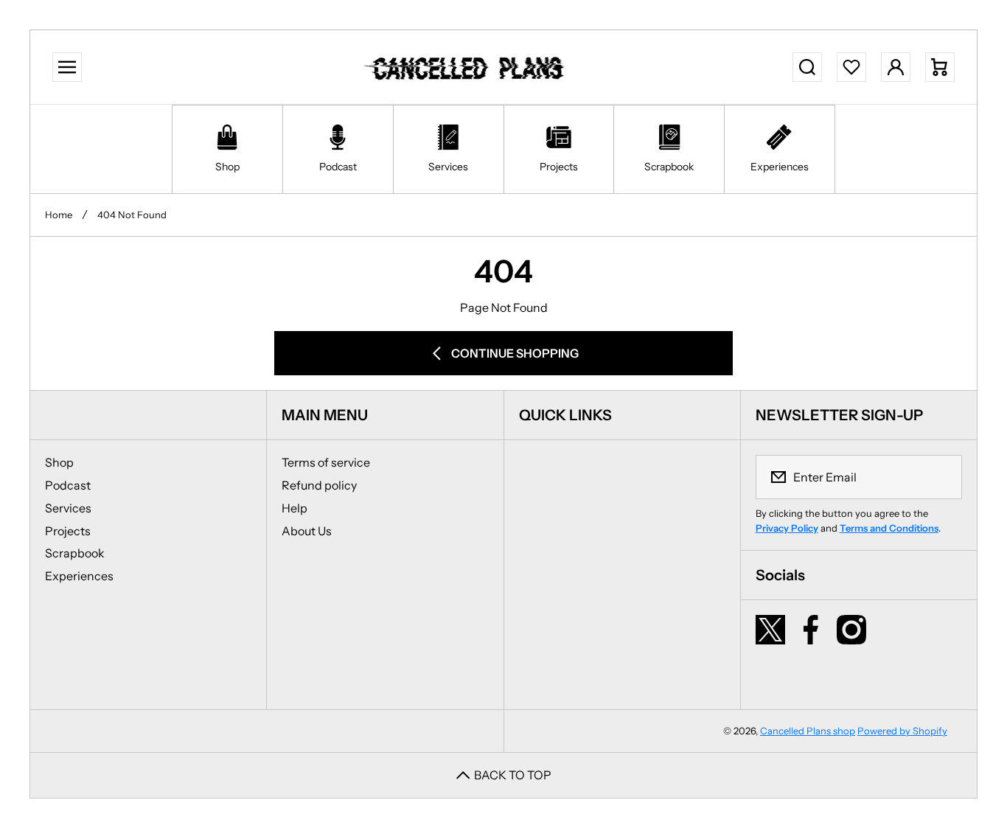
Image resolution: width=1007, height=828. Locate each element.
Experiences (79, 575)
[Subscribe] (941, 477)
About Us (307, 530)
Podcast (68, 485)
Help (294, 508)
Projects (68, 530)
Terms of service (326, 462)
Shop (59, 462)
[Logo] (466, 67)
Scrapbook (75, 553)
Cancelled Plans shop (807, 731)
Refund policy (319, 485)
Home (58, 214)
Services (68, 508)
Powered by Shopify (902, 731)
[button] (940, 67)
